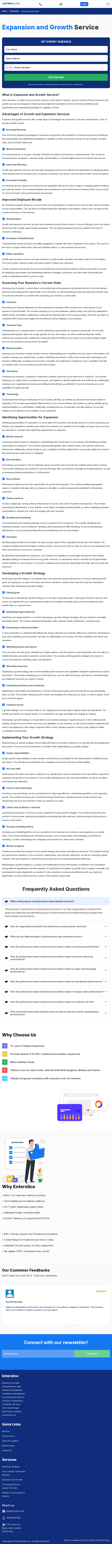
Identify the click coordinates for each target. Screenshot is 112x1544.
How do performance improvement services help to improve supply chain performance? (57, 991)
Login (84, 4)
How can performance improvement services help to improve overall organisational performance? (54, 1013)
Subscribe (92, 1353)
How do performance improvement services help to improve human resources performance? (51, 958)
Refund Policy (8, 1445)
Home (4, 11)
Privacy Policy (8, 1436)
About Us (6, 1431)
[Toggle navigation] (108, 4)
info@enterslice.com (15, 1511)
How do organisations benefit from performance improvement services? (48, 926)
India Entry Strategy (11, 1466)
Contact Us (7, 1450)
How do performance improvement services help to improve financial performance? (54, 946)
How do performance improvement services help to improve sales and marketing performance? (53, 970)
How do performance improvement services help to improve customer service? (52, 1001)
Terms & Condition (10, 1441)
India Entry (14, 11)
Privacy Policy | (90, 1540)
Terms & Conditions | (73, 1540)
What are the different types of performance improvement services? (46, 936)
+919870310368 (13, 1518)
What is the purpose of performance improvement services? (42, 901)
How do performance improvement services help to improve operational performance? (56, 981)
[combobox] (9, 67)
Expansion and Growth (12, 1479)
